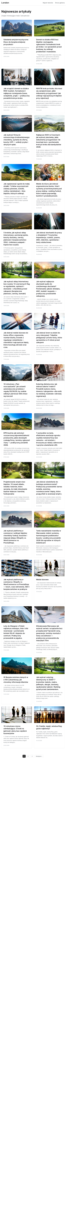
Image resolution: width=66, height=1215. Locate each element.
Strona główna (60, 3)
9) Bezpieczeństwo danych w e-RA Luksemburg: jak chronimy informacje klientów (16, 679)
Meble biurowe (42, 580)
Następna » (39, 756)
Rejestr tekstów (48, 3)
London (5, 2)
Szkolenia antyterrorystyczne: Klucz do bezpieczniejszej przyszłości (16, 42)
